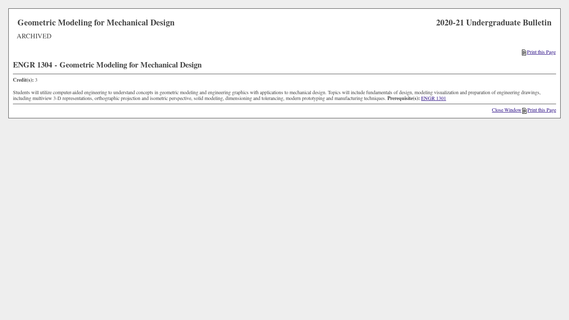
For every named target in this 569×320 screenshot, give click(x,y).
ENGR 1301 (433, 98)
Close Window (507, 109)
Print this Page (541, 51)
